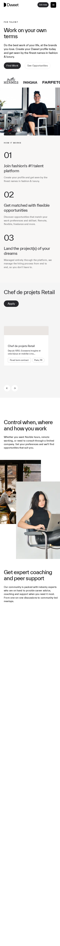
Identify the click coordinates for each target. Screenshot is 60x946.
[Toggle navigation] (53, 5)
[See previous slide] (7, 388)
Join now (43, 5)
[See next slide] (15, 388)
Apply (11, 303)
